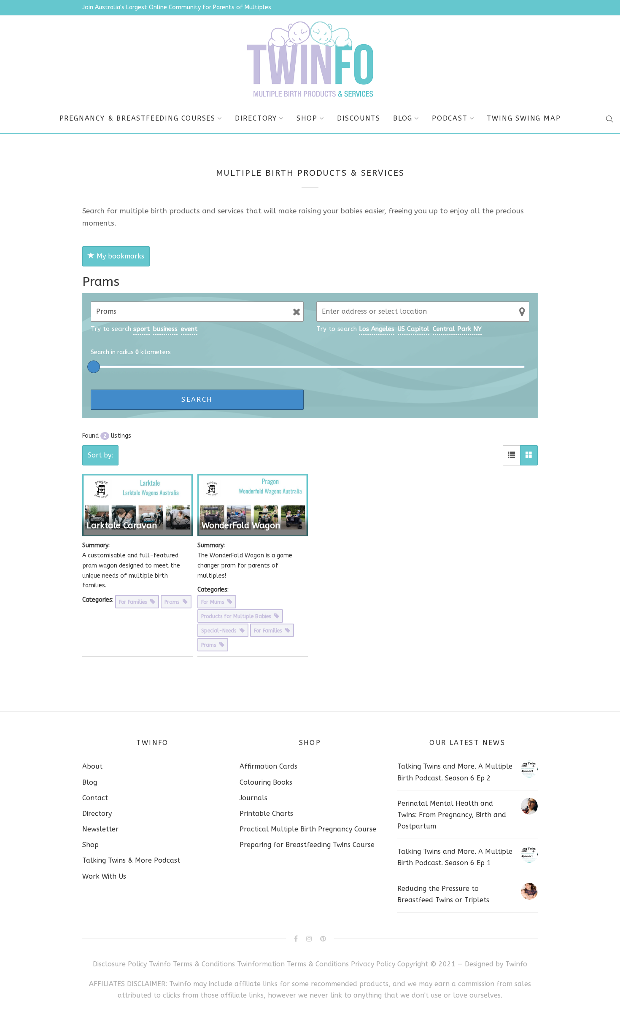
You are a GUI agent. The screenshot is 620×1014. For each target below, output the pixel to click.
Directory (256, 118)
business (165, 329)
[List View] (511, 455)
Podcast (450, 118)
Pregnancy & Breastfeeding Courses (137, 118)
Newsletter (100, 829)
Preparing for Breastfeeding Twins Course (307, 845)
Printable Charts (266, 814)
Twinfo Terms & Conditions (192, 964)
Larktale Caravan (121, 525)
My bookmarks (119, 256)
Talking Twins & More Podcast (131, 860)
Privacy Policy (374, 964)
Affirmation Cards (268, 766)
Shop (307, 118)
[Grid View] (529, 455)
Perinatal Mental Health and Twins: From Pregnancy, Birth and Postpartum (451, 814)
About (92, 766)
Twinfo (516, 964)
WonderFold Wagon (241, 525)
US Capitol (413, 329)
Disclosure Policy (120, 964)
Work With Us (104, 876)
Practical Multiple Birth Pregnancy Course (308, 829)
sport (141, 329)
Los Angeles (376, 329)
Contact (95, 798)
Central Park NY (457, 329)
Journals (253, 798)
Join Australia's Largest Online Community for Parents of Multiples (176, 7)
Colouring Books (266, 782)
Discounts (358, 118)
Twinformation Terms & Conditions (293, 964)
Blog (402, 118)
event (189, 329)
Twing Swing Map (524, 118)
